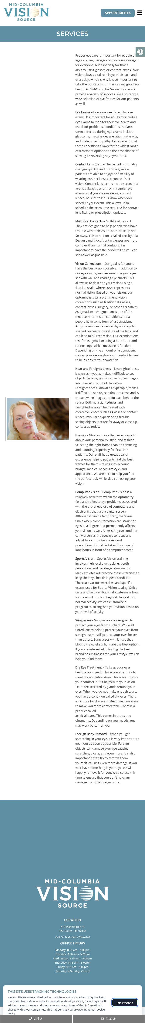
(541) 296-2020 (81, 937)
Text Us (110, 1019)
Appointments (118, 13)
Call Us (38, 1019)
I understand (125, 1002)
